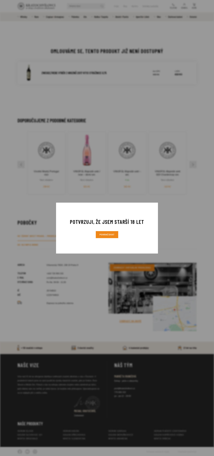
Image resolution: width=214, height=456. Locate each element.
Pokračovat (107, 235)
